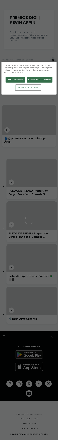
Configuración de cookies (28, 87)
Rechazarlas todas (15, 80)
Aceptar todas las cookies (39, 80)
